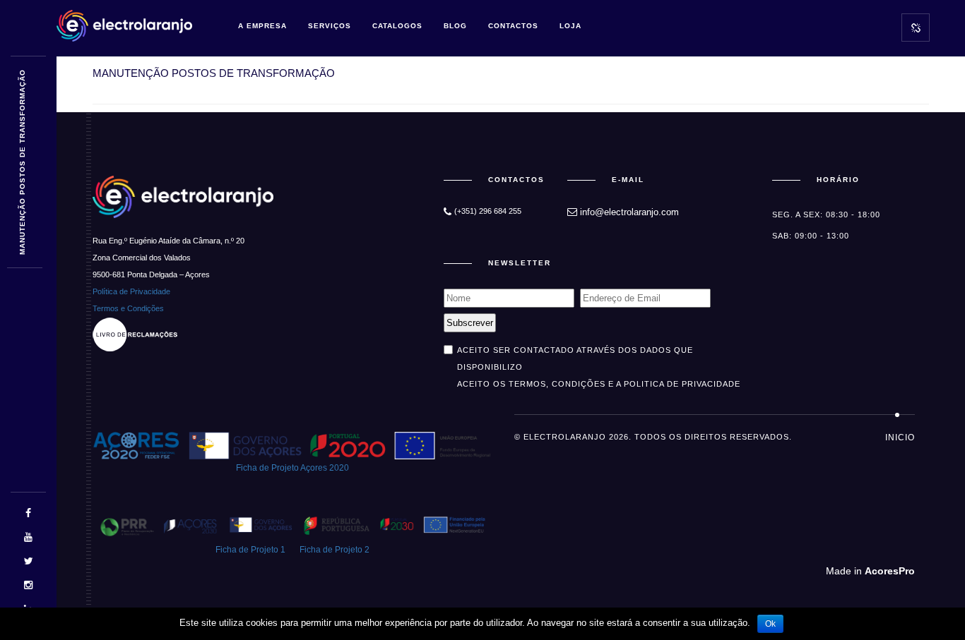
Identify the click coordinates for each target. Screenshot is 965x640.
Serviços (329, 26)
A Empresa (262, 26)
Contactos (513, 26)
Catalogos (397, 26)
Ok (770, 624)
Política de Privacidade (131, 291)
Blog (455, 26)
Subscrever (469, 323)
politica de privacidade (682, 384)
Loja (570, 26)
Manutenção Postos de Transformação (22, 162)
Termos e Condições (128, 308)
